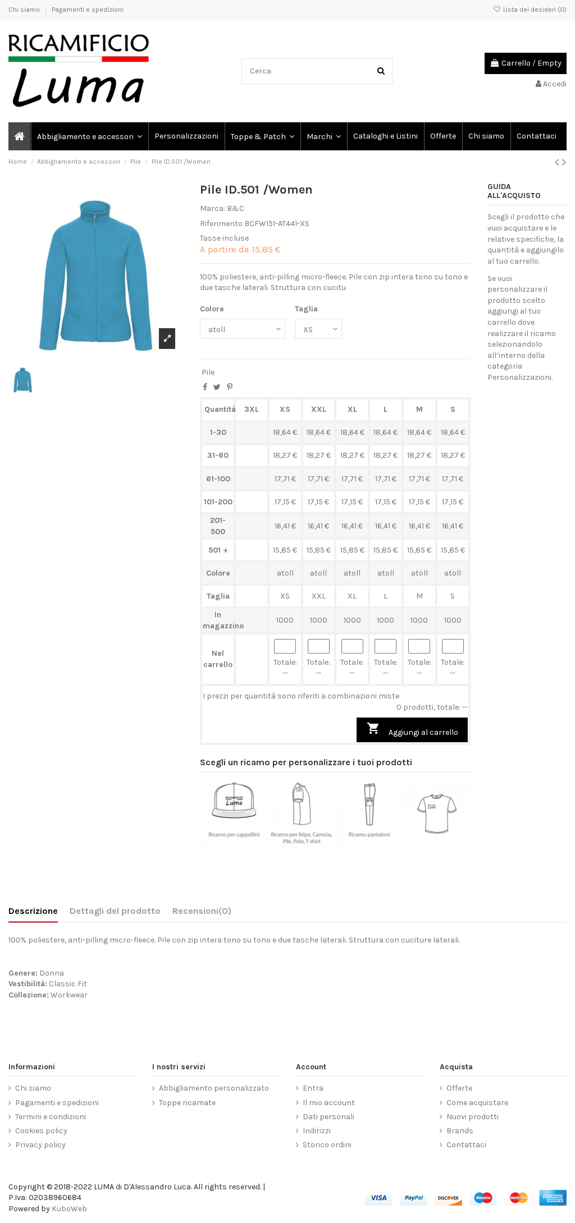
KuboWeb (69, 1208)
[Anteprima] (250, 844)
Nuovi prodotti (472, 1116)
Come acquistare (477, 1102)
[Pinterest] (229, 387)
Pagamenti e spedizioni (88, 9)
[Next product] (564, 162)
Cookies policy (41, 1130)
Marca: (212, 208)
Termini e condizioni (50, 1116)
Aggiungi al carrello (412, 729)
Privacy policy (40, 1145)
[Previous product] (558, 162)
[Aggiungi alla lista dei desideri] (218, 844)
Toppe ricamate (187, 1102)
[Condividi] (205, 387)
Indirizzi (317, 1130)
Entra (313, 1088)
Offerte (459, 1088)
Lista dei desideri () (534, 9)
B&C (235, 208)
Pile (208, 372)
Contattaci (466, 1145)
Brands (459, 1130)
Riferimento (221, 223)
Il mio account (329, 1102)
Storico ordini (327, 1145)
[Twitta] (217, 387)
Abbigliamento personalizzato (214, 1088)
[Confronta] (233, 844)
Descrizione (33, 910)
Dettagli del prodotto (115, 910)
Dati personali (328, 1116)
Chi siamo (25, 9)
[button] (323, 136)
